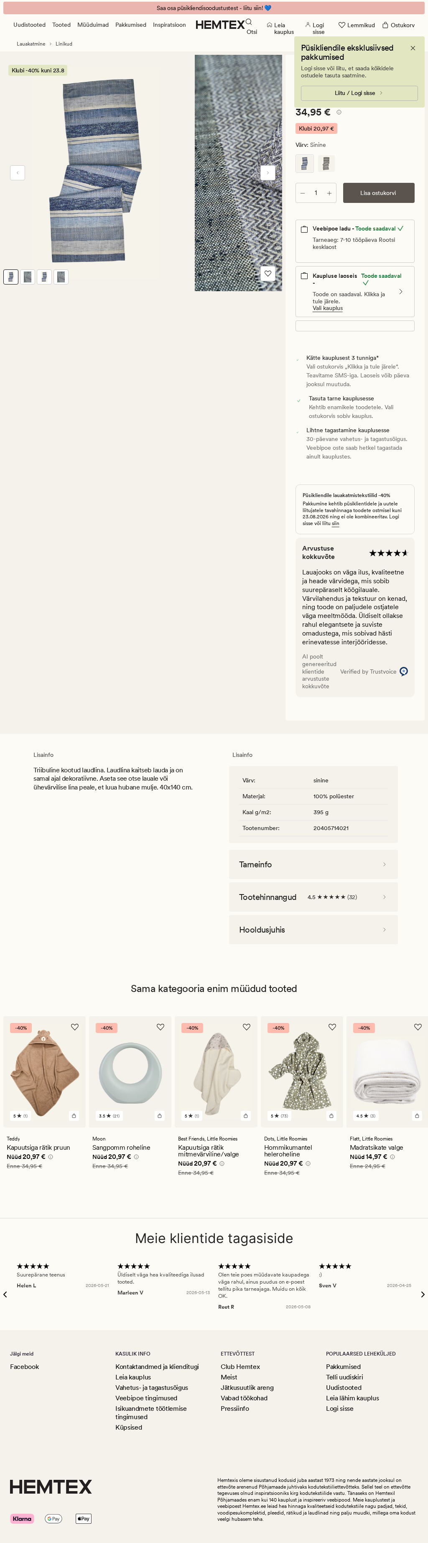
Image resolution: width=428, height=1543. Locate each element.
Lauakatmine (31, 44)
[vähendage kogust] (302, 193)
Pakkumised (130, 24)
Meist (229, 1377)
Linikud (64, 44)
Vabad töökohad (244, 1398)
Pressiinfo (235, 1408)
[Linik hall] (326, 163)
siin (335, 523)
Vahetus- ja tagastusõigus (151, 1388)
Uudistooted (29, 24)
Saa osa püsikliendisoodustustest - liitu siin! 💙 (214, 8)
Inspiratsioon (169, 24)
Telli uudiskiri (344, 1377)
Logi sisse (340, 1408)
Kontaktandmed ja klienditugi (157, 1367)
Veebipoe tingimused (146, 1398)
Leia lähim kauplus (352, 1398)
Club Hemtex (240, 1367)
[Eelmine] (17, 172)
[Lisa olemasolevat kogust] (329, 193)
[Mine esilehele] (220, 25)
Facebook (24, 1367)
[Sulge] (413, 48)
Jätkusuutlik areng (247, 1388)
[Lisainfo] (337, 113)
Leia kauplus (133, 1377)
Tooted (61, 24)
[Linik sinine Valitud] (304, 163)
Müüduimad (93, 24)
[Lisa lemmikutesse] (267, 273)
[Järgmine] (267, 172)
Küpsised (128, 1427)
